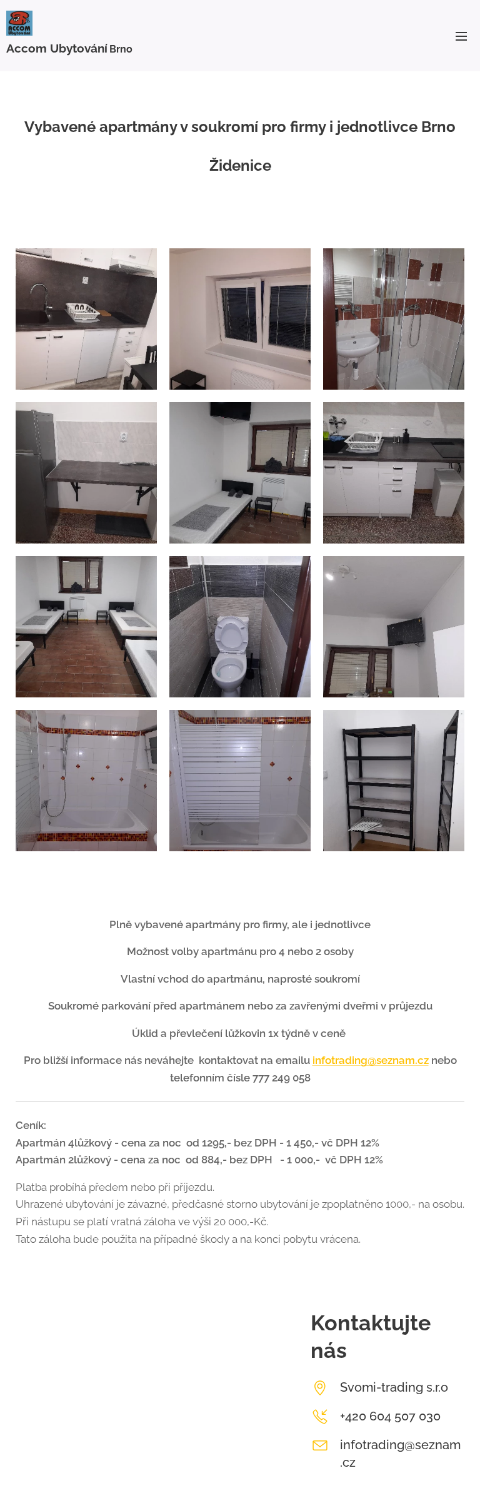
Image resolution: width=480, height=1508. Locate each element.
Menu (461, 35)
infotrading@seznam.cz (370, 1060)
